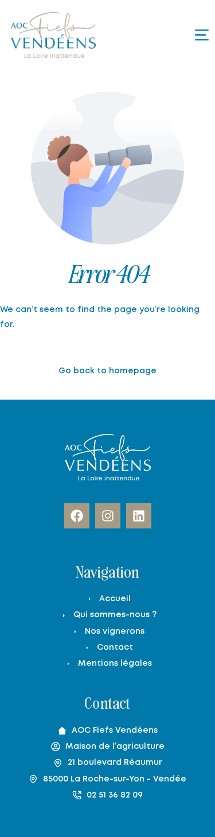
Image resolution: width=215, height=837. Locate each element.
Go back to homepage (107, 371)
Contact (115, 647)
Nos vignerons (114, 631)
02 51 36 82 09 (115, 795)
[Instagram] (107, 515)
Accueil (115, 598)
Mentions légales (115, 663)
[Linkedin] (138, 515)
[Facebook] (76, 515)
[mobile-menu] (181, 34)
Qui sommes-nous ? (115, 614)
